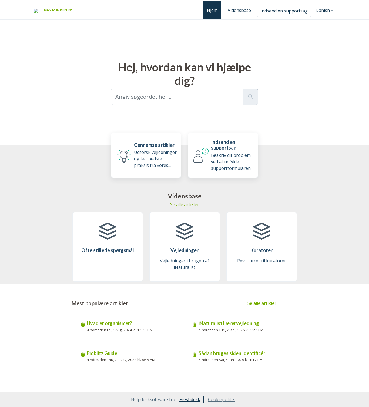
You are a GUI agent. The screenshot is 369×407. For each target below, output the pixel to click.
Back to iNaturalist (58, 10)
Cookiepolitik (221, 399)
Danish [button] (323, 10)
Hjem (212, 10)
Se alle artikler (184, 204)
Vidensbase (239, 10)
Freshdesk (189, 399)
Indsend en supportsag (284, 11)
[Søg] (250, 97)
